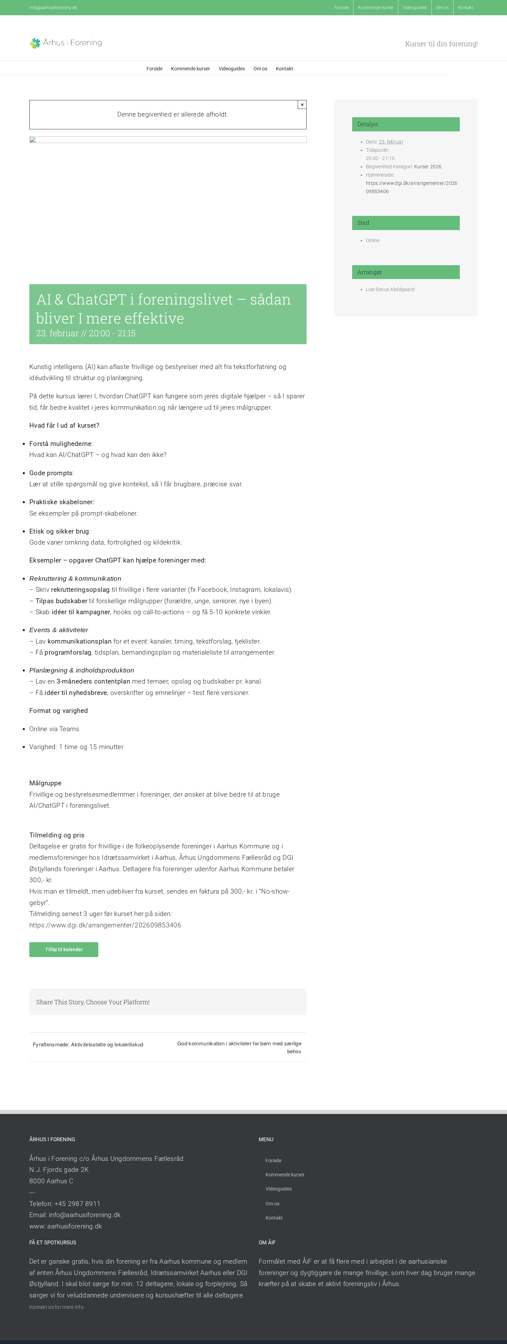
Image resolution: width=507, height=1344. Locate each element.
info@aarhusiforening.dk (53, 7)
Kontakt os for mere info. (56, 1307)
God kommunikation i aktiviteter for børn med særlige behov (239, 1047)
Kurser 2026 (427, 166)
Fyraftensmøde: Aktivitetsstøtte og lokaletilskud (88, 1044)
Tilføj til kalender (64, 949)
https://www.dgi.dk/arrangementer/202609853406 (105, 925)
